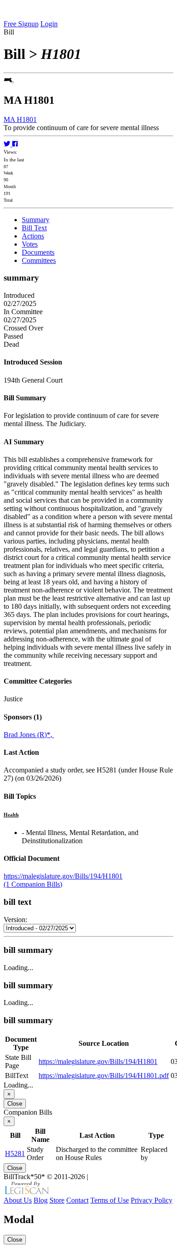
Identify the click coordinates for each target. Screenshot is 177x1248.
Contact (77, 1200)
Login (49, 24)
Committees (39, 260)
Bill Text (34, 228)
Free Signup (21, 24)
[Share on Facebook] (15, 144)
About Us (18, 1200)
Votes (30, 244)
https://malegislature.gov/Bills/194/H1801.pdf (104, 1075)
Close (14, 1103)
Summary (35, 219)
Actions (33, 236)
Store (56, 1200)
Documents (38, 252)
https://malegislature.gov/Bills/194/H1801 (63, 876)
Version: (15, 919)
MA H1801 (20, 119)
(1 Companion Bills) (33, 884)
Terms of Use (109, 1200)
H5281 (15, 1153)
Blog (41, 1200)
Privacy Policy (151, 1200)
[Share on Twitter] (8, 144)
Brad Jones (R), (29, 734)
